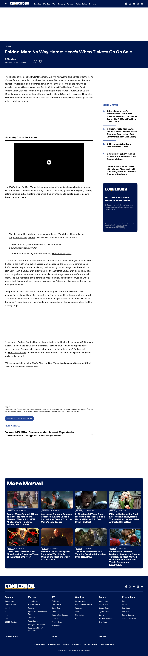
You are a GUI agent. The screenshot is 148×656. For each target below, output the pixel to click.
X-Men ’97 (56, 611)
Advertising (54, 644)
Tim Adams (11, 59)
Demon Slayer (104, 608)
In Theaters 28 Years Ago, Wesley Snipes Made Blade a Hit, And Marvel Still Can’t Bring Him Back (90, 518)
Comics (37, 4)
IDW (6, 618)
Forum (92, 4)
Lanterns (55, 618)
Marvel (8, 47)
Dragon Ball (103, 604)
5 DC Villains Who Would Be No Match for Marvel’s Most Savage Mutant (121, 156)
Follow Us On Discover (18, 418)
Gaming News (80, 601)
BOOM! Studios (11, 622)
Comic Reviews (10, 604)
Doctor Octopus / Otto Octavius (17, 409)
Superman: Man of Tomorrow (35, 629)
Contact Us (39, 644)
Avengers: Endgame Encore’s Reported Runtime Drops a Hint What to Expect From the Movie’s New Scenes (56, 518)
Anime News (103, 601)
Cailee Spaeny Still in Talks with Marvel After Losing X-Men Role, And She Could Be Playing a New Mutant (121, 170)
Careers (76, 644)
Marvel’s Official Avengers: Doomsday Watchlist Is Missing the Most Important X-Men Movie (55, 555)
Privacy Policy (120, 227)
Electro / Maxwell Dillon (66, 409)
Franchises (128, 597)
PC (76, 618)
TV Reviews (56, 604)
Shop (54, 636)
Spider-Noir (56, 608)
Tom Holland (74, 411)
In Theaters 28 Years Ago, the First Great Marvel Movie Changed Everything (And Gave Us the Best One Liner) (121, 133)
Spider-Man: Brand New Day (37, 612)
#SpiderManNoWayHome (22, 237)
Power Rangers (128, 615)
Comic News (9, 601)
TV (53, 4)
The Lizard (66, 411)
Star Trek (125, 611)
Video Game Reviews (83, 604)
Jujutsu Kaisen (104, 611)
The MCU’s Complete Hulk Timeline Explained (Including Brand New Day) (90, 554)
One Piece (103, 622)
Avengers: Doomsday (36, 624)
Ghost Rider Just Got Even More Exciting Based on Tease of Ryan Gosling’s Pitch (23, 554)
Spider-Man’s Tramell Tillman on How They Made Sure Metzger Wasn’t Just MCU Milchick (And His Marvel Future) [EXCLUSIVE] (23, 519)
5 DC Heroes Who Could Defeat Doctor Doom (118, 145)
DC (6, 611)
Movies (46, 4)
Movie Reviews (34, 604)
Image (7, 615)
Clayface (31, 617)
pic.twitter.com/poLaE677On (23, 247)
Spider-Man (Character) (33, 411)
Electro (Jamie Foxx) (30, 90)
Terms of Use (120, 226)
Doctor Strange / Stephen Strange (43, 409)
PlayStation (79, 615)
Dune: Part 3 (33, 621)
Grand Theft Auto (129, 618)
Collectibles (81, 4)
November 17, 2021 (61, 253)
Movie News (32, 601)
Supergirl (31, 608)
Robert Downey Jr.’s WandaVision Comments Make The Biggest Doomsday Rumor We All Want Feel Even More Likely (121, 116)
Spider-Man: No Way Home (51, 411)
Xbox (77, 611)
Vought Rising (57, 622)
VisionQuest (56, 625)
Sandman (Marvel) (16, 411)
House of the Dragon (60, 615)
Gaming (61, 4)
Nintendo (78, 608)
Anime (70, 4)
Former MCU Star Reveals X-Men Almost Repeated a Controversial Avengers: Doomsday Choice (39, 434)
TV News (55, 601)
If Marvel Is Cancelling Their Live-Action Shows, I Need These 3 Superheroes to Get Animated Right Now (124, 518)
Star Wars (126, 608)
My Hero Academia (106, 618)
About (66, 644)
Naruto (101, 615)
